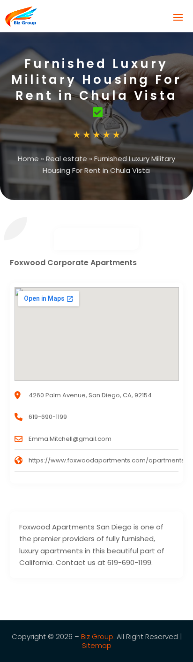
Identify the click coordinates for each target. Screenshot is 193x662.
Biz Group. (98, 636)
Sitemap (96, 645)
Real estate (66, 159)
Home (28, 159)
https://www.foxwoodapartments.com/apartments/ (108, 460)
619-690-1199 (48, 416)
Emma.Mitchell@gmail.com (70, 438)
